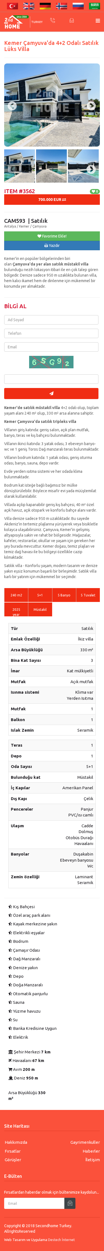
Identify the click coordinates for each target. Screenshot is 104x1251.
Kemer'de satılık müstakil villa (32, 407)
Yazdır (54, 245)
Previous (9, 164)
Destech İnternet (61, 1240)
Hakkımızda (16, 1142)
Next (89, 164)
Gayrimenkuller (85, 1142)
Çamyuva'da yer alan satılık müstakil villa (50, 264)
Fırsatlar (13, 1151)
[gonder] (51, 393)
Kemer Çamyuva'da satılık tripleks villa (40, 421)
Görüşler (13, 1159)
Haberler (91, 1151)
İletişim (92, 1159)
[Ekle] (69, 1203)
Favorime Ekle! (54, 236)
